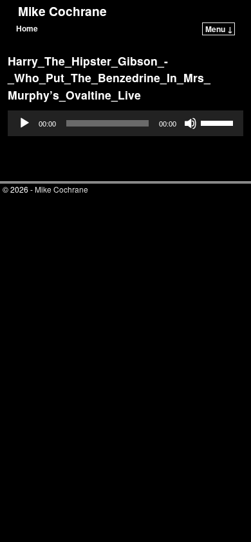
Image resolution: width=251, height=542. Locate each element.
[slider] (219, 122)
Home (27, 28)
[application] (125, 123)
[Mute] (190, 123)
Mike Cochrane (62, 11)
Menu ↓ (219, 29)
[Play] (24, 123)
